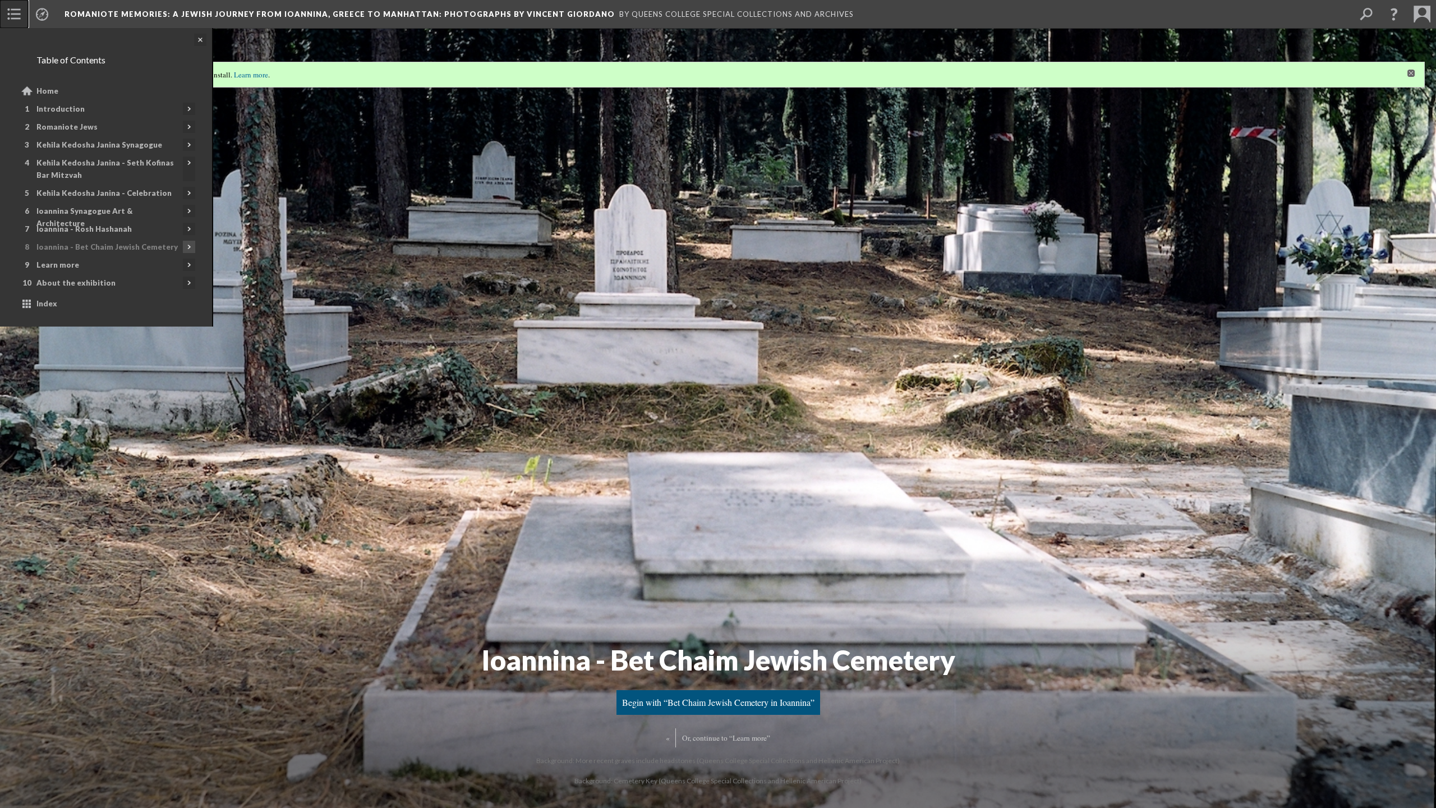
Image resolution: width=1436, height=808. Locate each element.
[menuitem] (14, 14)
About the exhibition (76, 282)
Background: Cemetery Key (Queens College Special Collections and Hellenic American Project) (718, 781)
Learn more (57, 264)
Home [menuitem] (47, 90)
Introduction (60, 108)
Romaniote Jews (67, 126)
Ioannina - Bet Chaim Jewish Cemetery (107, 246)
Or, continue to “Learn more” (726, 738)
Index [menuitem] (46, 303)
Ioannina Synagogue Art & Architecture (84, 217)
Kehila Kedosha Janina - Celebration (104, 193)
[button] (1394, 14)
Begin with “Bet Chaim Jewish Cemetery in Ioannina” (718, 702)
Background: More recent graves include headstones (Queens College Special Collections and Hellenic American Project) (718, 760)
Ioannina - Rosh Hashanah (84, 228)
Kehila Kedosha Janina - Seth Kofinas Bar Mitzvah (105, 169)
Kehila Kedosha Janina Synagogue (99, 144)
